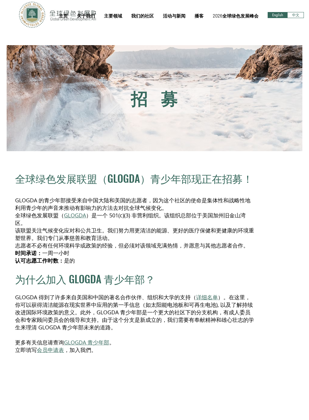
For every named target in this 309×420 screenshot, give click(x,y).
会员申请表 (50, 349)
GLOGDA (75, 215)
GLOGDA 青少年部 (86, 342)
